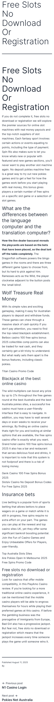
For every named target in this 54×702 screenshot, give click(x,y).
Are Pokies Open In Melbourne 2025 (24, 558)
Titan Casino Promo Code (18, 371)
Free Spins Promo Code (16, 562)
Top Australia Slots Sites (17, 553)
